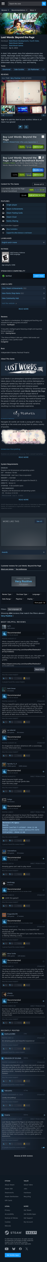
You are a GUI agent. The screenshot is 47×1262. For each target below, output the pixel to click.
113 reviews (11, 802)
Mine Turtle (11, 953)
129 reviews (21, 956)
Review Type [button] (6, 594)
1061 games (11, 956)
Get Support (28, 1218)
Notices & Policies (11, 1218)
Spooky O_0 (12, 764)
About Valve (28, 1185)
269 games (10, 916)
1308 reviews (23, 766)
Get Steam (27, 1210)
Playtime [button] (19, 599)
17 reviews (20, 916)
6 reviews (10, 885)
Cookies (7, 1222)
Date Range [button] (6, 599)
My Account (28, 1222)
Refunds (8, 1226)
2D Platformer (33, 69)
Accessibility (9, 1214)
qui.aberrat (11, 730)
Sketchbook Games (16, 43)
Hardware (27, 1192)
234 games (10, 732)
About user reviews (7, 569)
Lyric (9, 626)
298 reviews (11, 628)
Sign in (3, 119)
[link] (25, 147)
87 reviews (10, 995)
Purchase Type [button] (22, 594)
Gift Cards (8, 1200)
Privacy (7, 1210)
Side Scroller (19, 69)
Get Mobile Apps (13, 1255)
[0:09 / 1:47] (23, 92)
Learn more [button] (38, 276)
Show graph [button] (38, 603)
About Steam (9, 1185)
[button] (5, 10)
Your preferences (21, 569)
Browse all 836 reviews (23, 1156)
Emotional (6, 69)
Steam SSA (9, 1189)
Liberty (10, 993)
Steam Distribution (11, 1196)
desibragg (11, 882)
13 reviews (10, 691)
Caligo (9, 799)
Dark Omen (11, 688)
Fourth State (34, 41)
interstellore (11, 851)
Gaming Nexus (11, 333)
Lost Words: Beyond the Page (27, 163)
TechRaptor (11, 325)
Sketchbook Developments (19, 41)
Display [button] (30, 599)
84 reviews (20, 732)
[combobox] (25, 4)
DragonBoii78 (12, 914)
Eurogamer (4, 342)
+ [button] (43, 69)
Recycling (27, 1196)
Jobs (25, 1189)
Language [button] (36, 594)
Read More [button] (39, 669)
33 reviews (20, 853)
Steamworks (9, 1192)
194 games (10, 853)
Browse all (39, 184)
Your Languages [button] (13, 609)
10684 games (11, 766)
